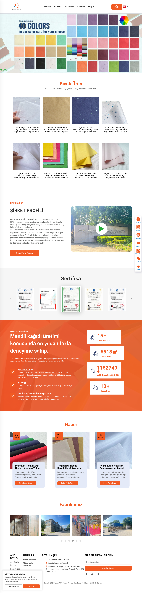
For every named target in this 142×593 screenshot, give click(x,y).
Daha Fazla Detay (25, 483)
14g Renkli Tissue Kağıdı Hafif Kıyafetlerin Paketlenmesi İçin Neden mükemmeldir (70, 466)
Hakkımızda (69, 7)
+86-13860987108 (61, 559)
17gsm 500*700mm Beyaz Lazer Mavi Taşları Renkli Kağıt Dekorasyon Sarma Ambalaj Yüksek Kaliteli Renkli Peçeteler (115, 129)
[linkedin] (98, 574)
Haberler (81, 7)
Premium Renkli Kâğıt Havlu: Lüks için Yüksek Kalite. (28, 466)
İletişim (91, 7)
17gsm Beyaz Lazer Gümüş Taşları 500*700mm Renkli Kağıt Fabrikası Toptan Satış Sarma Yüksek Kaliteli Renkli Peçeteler (27, 129)
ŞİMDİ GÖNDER (108, 568)
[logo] (16, 7)
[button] (1, 70)
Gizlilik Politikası (96, 583)
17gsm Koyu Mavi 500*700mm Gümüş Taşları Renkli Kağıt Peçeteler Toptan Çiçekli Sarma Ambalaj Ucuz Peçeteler (86, 129)
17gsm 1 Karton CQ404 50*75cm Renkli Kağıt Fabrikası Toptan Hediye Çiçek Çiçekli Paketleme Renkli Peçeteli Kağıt (86, 175)
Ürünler (57, 7)
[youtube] (92, 574)
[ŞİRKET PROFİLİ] (101, 229)
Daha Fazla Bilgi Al (24, 253)
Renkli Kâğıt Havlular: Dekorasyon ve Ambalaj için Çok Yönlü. (113, 466)
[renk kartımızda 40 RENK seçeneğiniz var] (71, 43)
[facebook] (86, 574)
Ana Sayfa (46, 7)
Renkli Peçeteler (29, 559)
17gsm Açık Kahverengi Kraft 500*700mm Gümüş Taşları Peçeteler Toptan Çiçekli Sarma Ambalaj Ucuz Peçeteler (56, 129)
